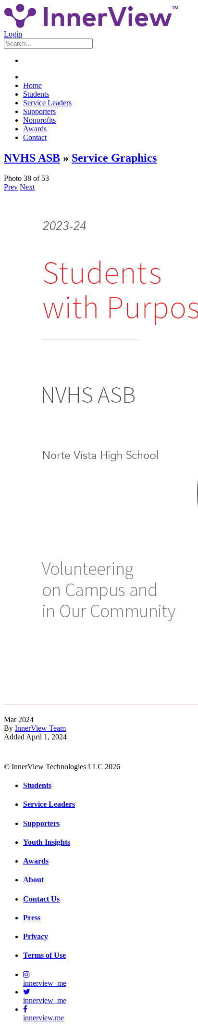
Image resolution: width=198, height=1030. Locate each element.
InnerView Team (40, 728)
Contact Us (41, 899)
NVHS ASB (32, 158)
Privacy (35, 936)
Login (13, 34)
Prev (11, 187)
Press (31, 918)
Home (32, 85)
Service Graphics (114, 158)
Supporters (39, 111)
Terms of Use (44, 955)
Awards (35, 129)
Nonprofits (39, 120)
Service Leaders (47, 103)
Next (27, 187)
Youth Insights (46, 842)
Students (36, 94)
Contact (35, 137)
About (33, 880)
